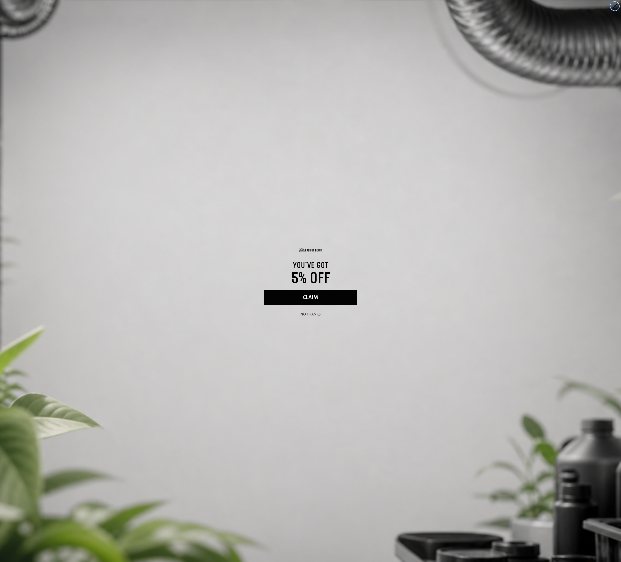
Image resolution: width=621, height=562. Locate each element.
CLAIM (310, 297)
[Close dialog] (615, 6)
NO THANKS (310, 313)
